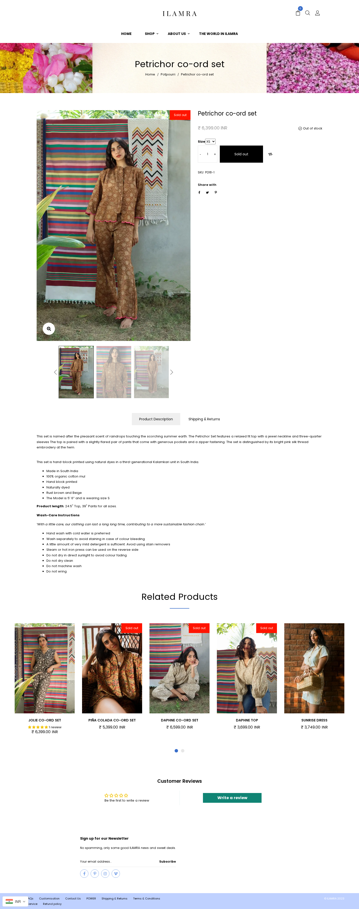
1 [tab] (176, 750)
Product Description (156, 419)
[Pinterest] (95, 873)
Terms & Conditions (146, 898)
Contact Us (73, 898)
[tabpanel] (44, 681)
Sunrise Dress (314, 720)
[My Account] (317, 13)
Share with (207, 184)
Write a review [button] (232, 798)
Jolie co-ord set (44, 720)
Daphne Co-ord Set (179, 720)
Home (150, 74)
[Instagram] (105, 873)
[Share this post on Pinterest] (216, 192)
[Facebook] (84, 873)
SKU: (201, 172)
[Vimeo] (116, 873)
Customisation (49, 898)
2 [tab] (182, 750)
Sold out (241, 154)
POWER (91, 898)
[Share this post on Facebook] (199, 192)
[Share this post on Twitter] (207, 192)
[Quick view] (52, 669)
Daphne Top (247, 720)
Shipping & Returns (204, 419)
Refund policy (52, 904)
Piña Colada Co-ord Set (112, 720)
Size (201, 141)
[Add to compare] (270, 154)
